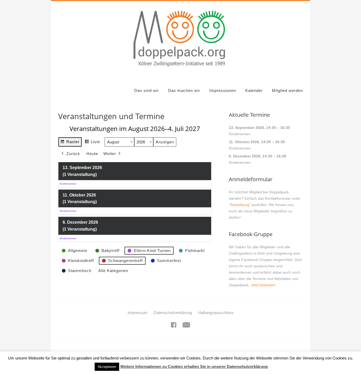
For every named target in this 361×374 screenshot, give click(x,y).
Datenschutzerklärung (173, 312)
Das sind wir (146, 90)
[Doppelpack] (180, 70)
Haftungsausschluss (216, 312)
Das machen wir (184, 90)
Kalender (254, 90)
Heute (92, 153)
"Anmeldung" (240, 205)
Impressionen (222, 90)
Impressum (137, 312)
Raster (70, 143)
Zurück (73, 153)
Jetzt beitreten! (263, 285)
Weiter (109, 153)
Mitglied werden (287, 90)
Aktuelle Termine (249, 114)
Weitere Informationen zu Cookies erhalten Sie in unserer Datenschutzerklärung (194, 366)
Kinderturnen (240, 134)
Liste (92, 143)
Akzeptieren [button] (107, 367)
